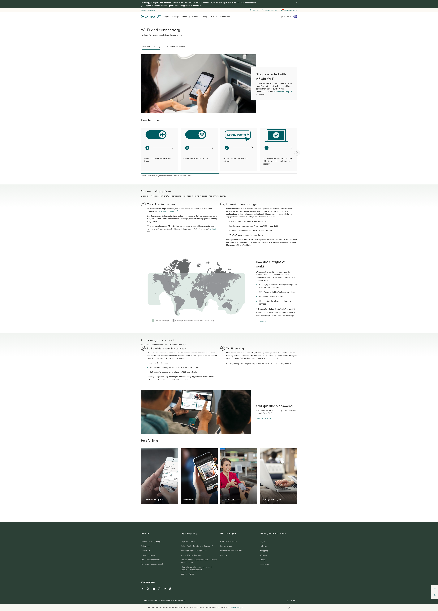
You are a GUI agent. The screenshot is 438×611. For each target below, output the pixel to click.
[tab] (151, 46)
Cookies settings (187, 574)
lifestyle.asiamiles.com (167, 211)
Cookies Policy (235, 607)
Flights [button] (166, 17)
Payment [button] (213, 17)
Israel (293, 600)
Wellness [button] (195, 17)
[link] (196, 291)
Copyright (144, 600)
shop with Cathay (282, 91)
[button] (153, 499)
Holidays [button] (175, 17)
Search (255, 10)
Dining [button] (204, 17)
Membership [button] (225, 17)
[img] (296, 2)
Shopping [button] (186, 17)
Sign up (213, 229)
